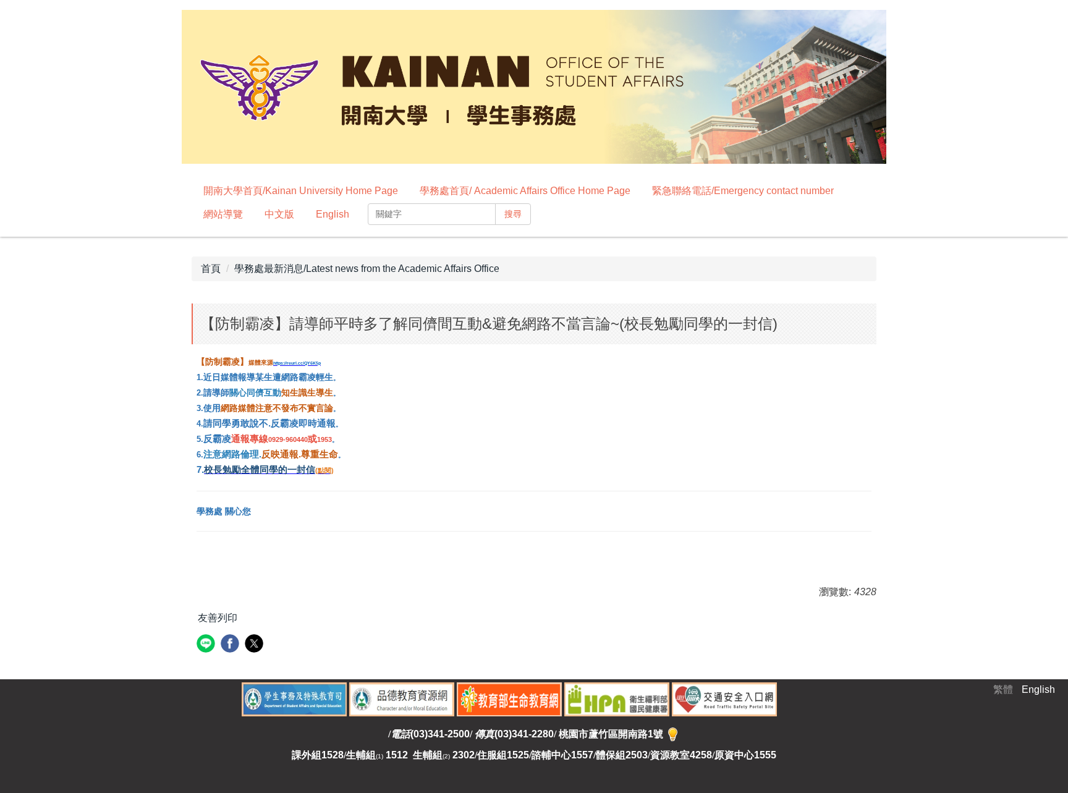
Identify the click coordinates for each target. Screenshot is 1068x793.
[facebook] (231, 645)
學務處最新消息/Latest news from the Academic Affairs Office (366, 268)
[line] (207, 645)
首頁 (211, 268)
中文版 (279, 214)
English (332, 214)
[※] (673, 734)
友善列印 (217, 618)
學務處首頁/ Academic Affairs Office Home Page (525, 190)
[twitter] (255, 645)
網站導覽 (223, 214)
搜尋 (513, 214)
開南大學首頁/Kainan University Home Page (300, 190)
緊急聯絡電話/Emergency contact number (743, 190)
